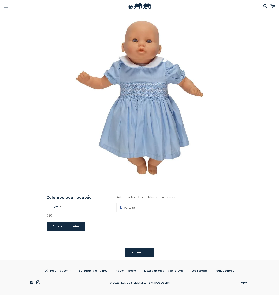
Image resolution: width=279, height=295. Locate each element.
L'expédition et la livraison (163, 270)
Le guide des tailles (93, 270)
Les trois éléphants (133, 282)
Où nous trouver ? (58, 270)
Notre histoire (126, 270)
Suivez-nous (225, 270)
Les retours (199, 270)
